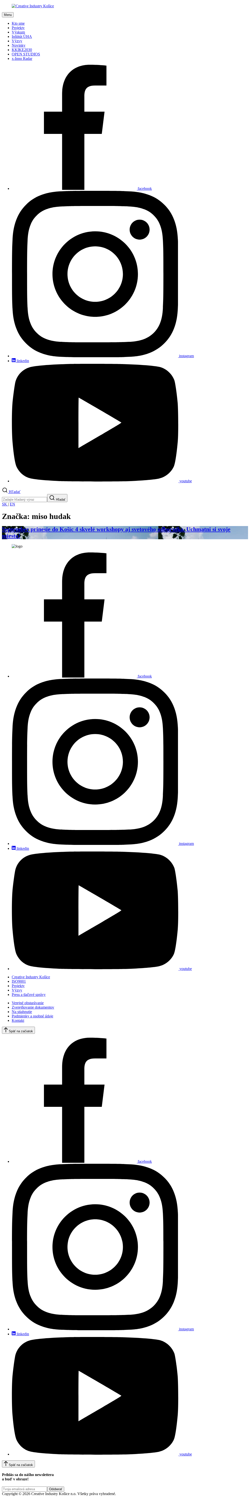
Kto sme (18, 23)
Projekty (18, 28)
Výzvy (17, 41)
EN (12, 504)
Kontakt (18, 1020)
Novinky (18, 45)
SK (5, 504)
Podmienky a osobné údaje (32, 1016)
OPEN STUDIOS (26, 54)
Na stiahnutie (22, 1012)
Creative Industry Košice (31, 977)
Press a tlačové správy (29, 994)
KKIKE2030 (22, 50)
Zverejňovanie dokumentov (33, 1007)
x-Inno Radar (22, 58)
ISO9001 (19, 981)
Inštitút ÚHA (22, 36)
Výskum (18, 32)
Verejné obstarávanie (28, 1003)
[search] (24, 499)
